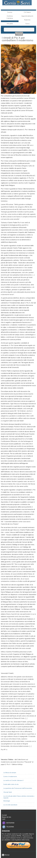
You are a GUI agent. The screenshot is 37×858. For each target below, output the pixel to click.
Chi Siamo (27, 12)
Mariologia (6, 801)
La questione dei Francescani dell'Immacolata (17, 788)
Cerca (27, 24)
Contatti (4, 815)
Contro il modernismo (10, 776)
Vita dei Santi (7, 792)
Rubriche (27, 20)
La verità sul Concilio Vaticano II (13, 780)
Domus (9, 12)
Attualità (10, 24)
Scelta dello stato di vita (10, 784)
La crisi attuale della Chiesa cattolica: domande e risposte (18, 797)
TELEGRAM (10, 827)
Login (3, 819)
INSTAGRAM (10, 823)
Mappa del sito (6, 817)
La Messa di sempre (9, 772)
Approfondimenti (27, 16)
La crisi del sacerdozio (10, 805)
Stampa (6, 855)
